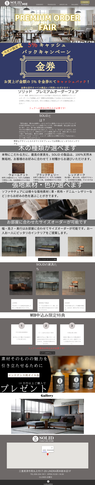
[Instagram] (48, 481)
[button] (47, 416)
